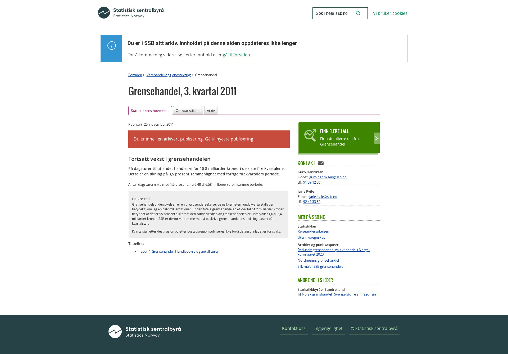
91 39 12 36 (311, 182)
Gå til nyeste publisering (229, 139)
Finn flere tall (334, 131)
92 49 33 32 (311, 201)
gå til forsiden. (237, 55)
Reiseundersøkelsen (313, 231)
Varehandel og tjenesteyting (169, 74)
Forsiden (135, 74)
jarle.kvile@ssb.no (323, 196)
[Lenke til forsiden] (131, 13)
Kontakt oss (294, 328)
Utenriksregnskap (311, 237)
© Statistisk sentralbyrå (374, 328)
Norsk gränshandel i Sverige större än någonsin (339, 294)
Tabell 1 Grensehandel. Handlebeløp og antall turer (179, 251)
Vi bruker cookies (390, 13)
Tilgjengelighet (328, 328)
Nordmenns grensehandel (318, 260)
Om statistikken (188, 110)
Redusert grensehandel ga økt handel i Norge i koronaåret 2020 (334, 252)
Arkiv (211, 110)
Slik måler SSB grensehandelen (322, 266)
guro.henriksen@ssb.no (328, 177)
